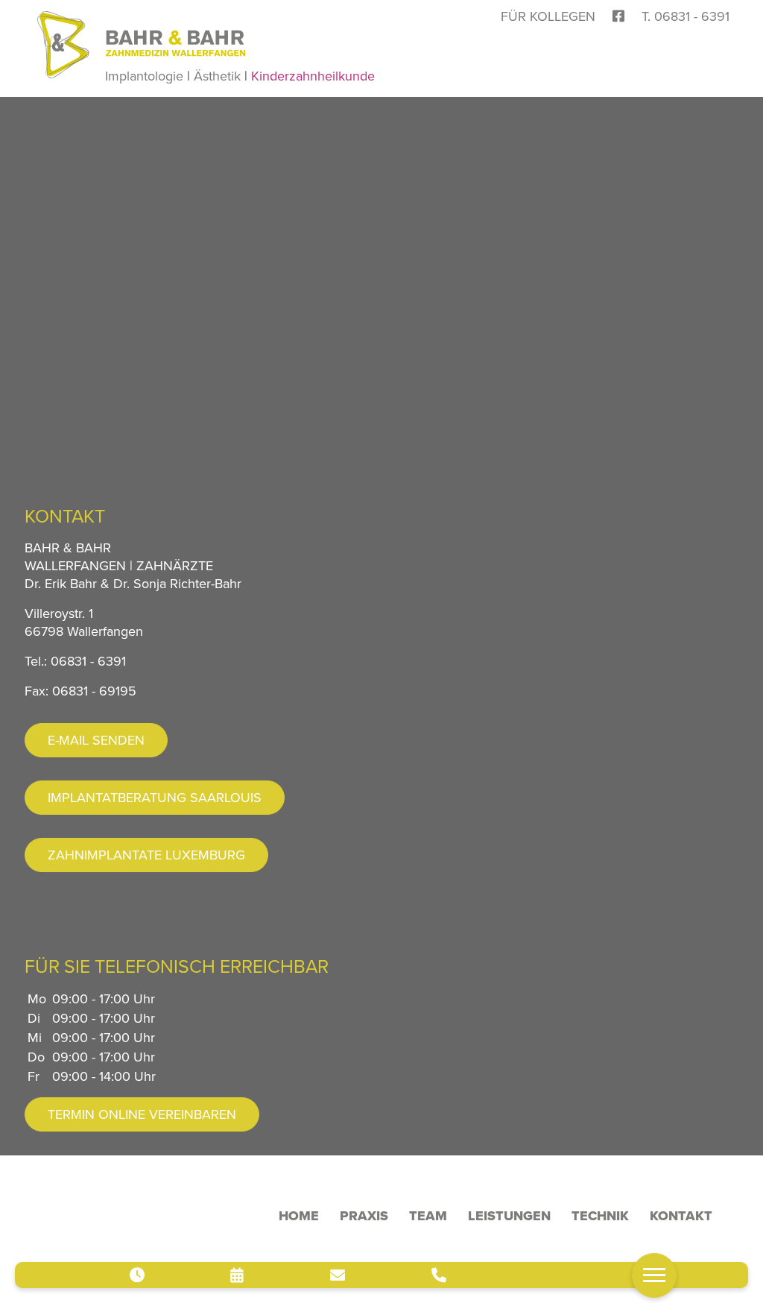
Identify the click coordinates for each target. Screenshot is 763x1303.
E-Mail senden (96, 740)
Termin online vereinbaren (142, 1114)
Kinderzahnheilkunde (313, 76)
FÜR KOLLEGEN (548, 16)
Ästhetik (217, 76)
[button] (288, 1275)
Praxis (364, 1215)
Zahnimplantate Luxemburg (146, 855)
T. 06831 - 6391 (685, 16)
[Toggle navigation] (654, 1275)
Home (299, 1215)
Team (428, 1215)
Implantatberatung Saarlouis (155, 797)
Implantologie (144, 76)
